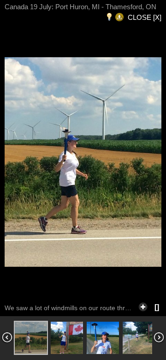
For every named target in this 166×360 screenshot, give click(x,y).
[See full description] (143, 305)
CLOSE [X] (144, 17)
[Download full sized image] (119, 17)
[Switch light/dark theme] (109, 17)
